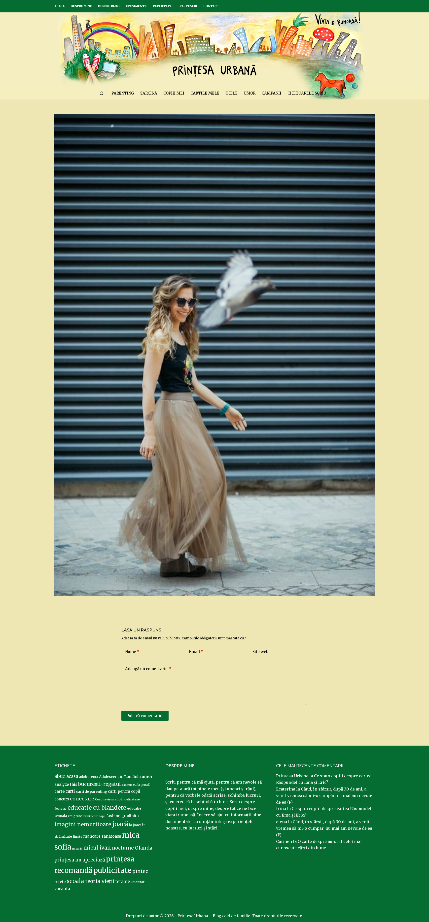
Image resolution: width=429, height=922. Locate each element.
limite (77, 836)
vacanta (62, 888)
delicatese (132, 799)
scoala (75, 881)
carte (59, 791)
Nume (132, 651)
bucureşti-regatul (99, 784)
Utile (232, 93)
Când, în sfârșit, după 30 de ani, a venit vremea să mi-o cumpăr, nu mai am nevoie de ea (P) (324, 796)
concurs (61, 799)
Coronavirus (104, 799)
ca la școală (141, 785)
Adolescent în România (120, 776)
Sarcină (148, 93)
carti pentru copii (124, 791)
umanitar (137, 882)
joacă (120, 824)
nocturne (123, 848)
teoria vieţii (99, 881)
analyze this (65, 784)
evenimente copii (94, 816)
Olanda (143, 848)
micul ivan (97, 848)
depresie (60, 808)
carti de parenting (91, 791)
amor (147, 776)
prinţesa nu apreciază (79, 860)
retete (60, 881)
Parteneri (188, 6)
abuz (59, 776)
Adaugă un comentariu (148, 668)
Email (196, 651)
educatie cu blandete (97, 807)
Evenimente (136, 6)
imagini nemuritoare (82, 824)
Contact (211, 6)
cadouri (127, 785)
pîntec (140, 871)
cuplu (119, 799)
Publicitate (163, 6)
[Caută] (102, 93)
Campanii (271, 93)
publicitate (112, 870)
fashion (113, 816)
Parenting (122, 93)
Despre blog (109, 6)
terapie (122, 881)
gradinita (130, 816)
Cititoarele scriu (306, 93)
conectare (82, 799)
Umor (249, 93)
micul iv (77, 848)
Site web (260, 651)
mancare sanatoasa (102, 836)
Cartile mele (204, 93)
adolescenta (88, 777)
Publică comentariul (145, 715)
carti (70, 791)
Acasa (59, 6)
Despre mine (81, 6)
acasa (72, 776)
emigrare (75, 816)
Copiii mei (173, 93)
